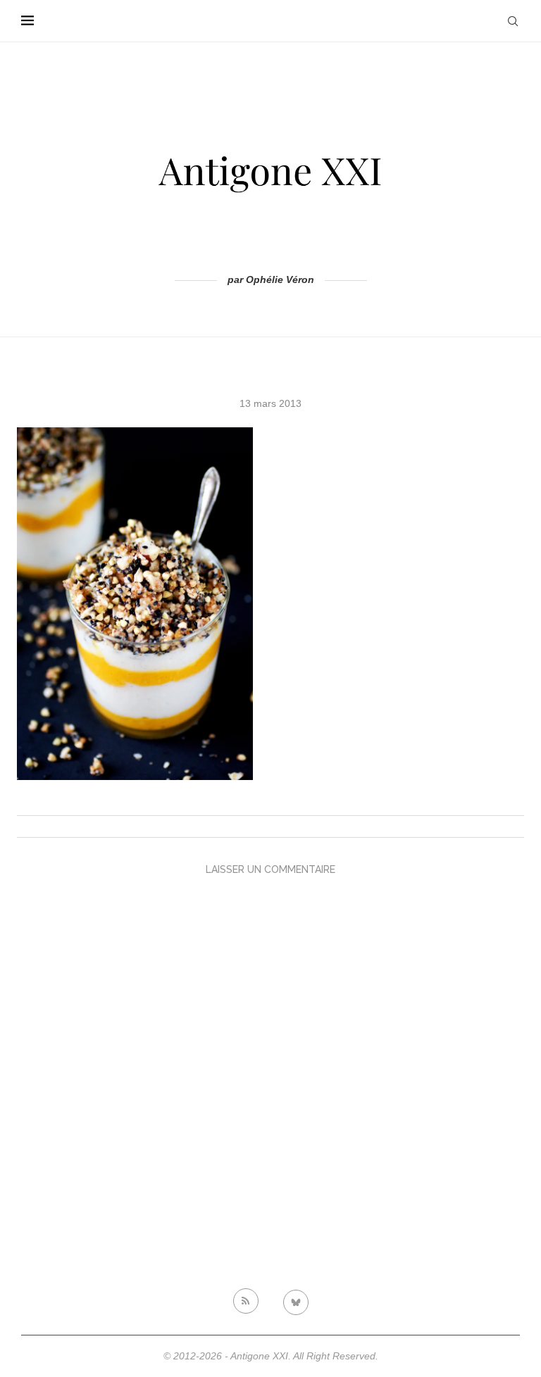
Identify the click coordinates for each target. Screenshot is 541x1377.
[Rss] (246, 1301)
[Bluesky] (296, 1301)
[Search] (513, 21)
